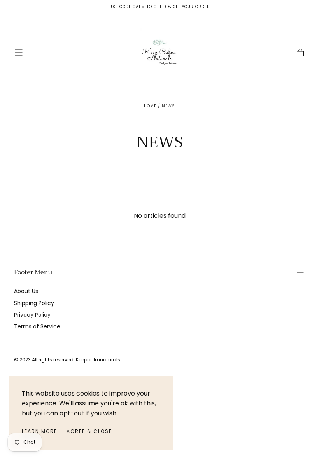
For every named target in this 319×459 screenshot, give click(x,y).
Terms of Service (37, 326)
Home (150, 106)
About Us (26, 291)
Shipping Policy (34, 303)
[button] (18, 52)
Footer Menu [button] (33, 272)
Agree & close (89, 431)
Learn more (39, 431)
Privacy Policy (32, 315)
